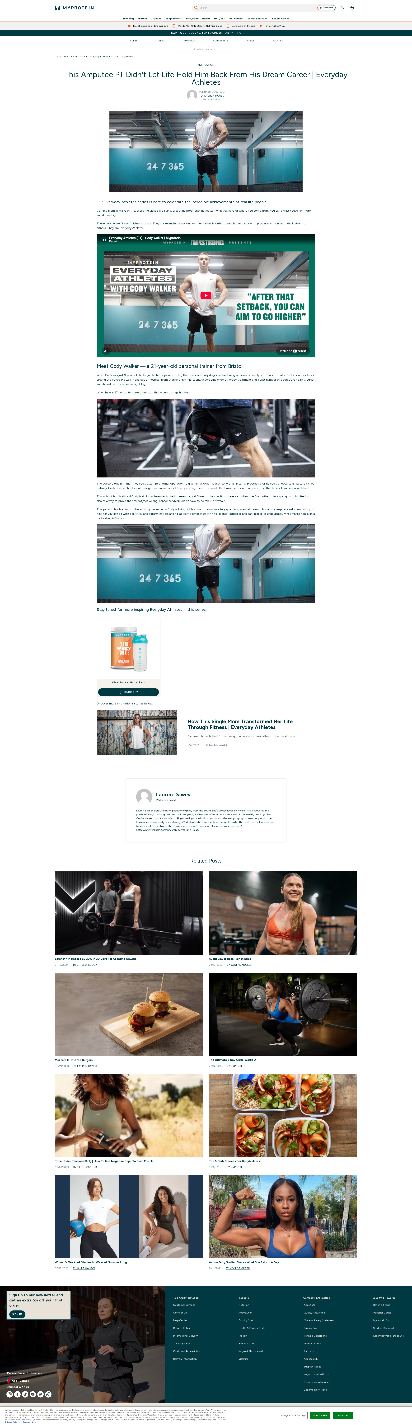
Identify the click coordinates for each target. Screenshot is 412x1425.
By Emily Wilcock (85, 964)
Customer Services (184, 1305)
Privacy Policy (312, 1328)
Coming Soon (246, 1320)
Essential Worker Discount (388, 1335)
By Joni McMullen (239, 964)
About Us (309, 1305)
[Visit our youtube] (33, 1394)
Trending (128, 18)
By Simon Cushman (86, 1167)
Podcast (278, 40)
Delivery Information (185, 1359)
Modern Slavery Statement (319, 1320)
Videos (250, 40)
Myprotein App (381, 1320)
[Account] (342, 7)
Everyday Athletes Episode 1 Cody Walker (111, 56)
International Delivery (185, 1335)
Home (58, 56)
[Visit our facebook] (17, 1394)
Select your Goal (257, 18)
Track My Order (182, 1343)
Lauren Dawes (218, 745)
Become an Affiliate (315, 1389)
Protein (142, 18)
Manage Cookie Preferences (24, 1373)
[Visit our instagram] (9, 1394)
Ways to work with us (316, 1374)
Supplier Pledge (312, 1366)
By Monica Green (238, 1268)
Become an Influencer (316, 1382)
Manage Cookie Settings (293, 1415)
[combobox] (264, 8)
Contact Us (180, 1312)
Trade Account (312, 1343)
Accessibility (311, 1359)
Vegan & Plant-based (251, 1351)
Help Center (180, 1320)
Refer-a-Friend (381, 1305)
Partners (309, 1351)
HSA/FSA (219, 18)
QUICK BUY (131, 692)
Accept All (343, 1415)
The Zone (69, 56)
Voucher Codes (382, 1312)
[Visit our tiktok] (25, 1394)
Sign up (17, 1314)
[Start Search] (196, 8)
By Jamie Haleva (84, 1268)
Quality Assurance (314, 1312)
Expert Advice (281, 18)
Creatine (156, 18)
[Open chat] (48, 1394)
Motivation (82, 56)
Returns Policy (181, 1328)
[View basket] (352, 7)
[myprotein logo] (74, 7)
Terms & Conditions (315, 1335)
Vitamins (243, 1359)
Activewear (236, 18)
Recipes (133, 40)
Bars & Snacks (246, 1343)
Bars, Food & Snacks (198, 18)
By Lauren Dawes (212, 95)
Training (161, 40)
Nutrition (189, 40)
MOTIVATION (206, 64)
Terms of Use (29, 1422)
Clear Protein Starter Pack (128, 682)
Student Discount (383, 1328)
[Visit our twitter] (40, 1394)
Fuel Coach (328, 8)
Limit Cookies (320, 1415)
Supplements (173, 18)
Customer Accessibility (186, 1351)
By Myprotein (236, 1065)
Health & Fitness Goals (252, 1328)
